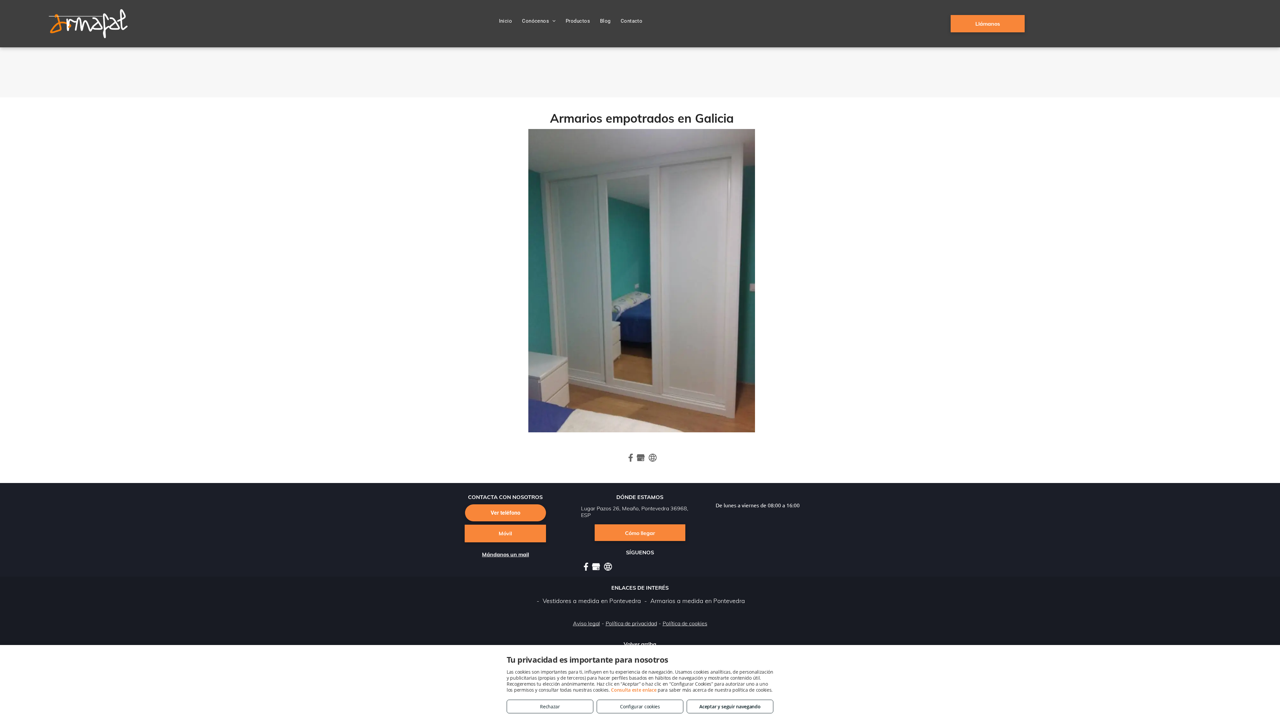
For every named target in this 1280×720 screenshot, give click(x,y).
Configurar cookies (640, 706)
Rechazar (550, 706)
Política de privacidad (631, 623)
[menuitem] (505, 21)
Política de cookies (685, 623)
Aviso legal (586, 623)
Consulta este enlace (633, 690)
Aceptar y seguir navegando (729, 706)
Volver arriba (640, 644)
